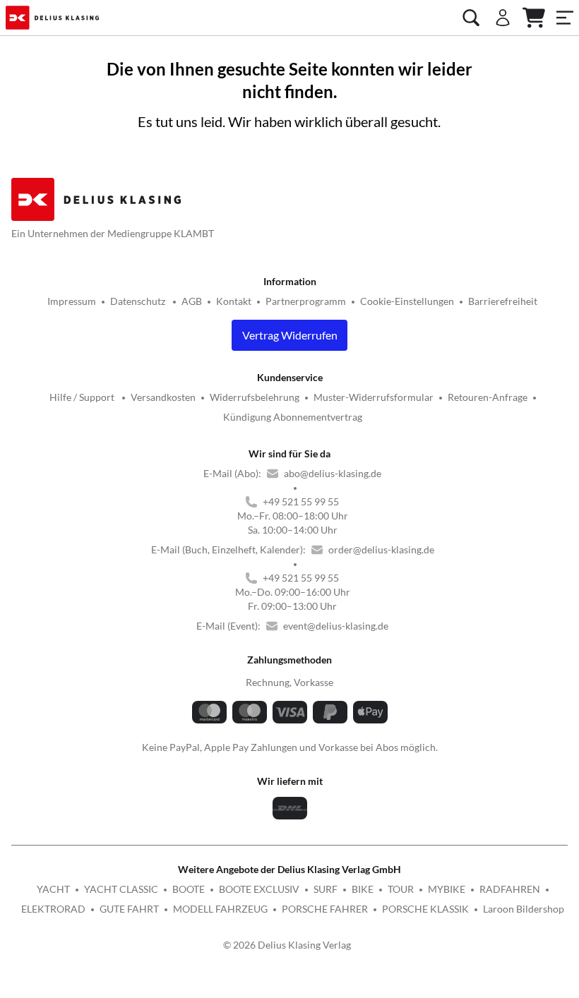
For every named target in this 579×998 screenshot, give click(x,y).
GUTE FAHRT (129, 909)
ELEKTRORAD (53, 909)
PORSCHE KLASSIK (425, 909)
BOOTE (188, 889)
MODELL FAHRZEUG (220, 909)
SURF (326, 889)
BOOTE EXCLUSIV (259, 889)
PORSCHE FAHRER (325, 909)
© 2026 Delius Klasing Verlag (287, 945)
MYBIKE (446, 889)
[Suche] (470, 17)
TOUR (401, 889)
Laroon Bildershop (523, 909)
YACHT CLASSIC (121, 889)
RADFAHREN (509, 889)
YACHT (53, 889)
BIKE (363, 889)
